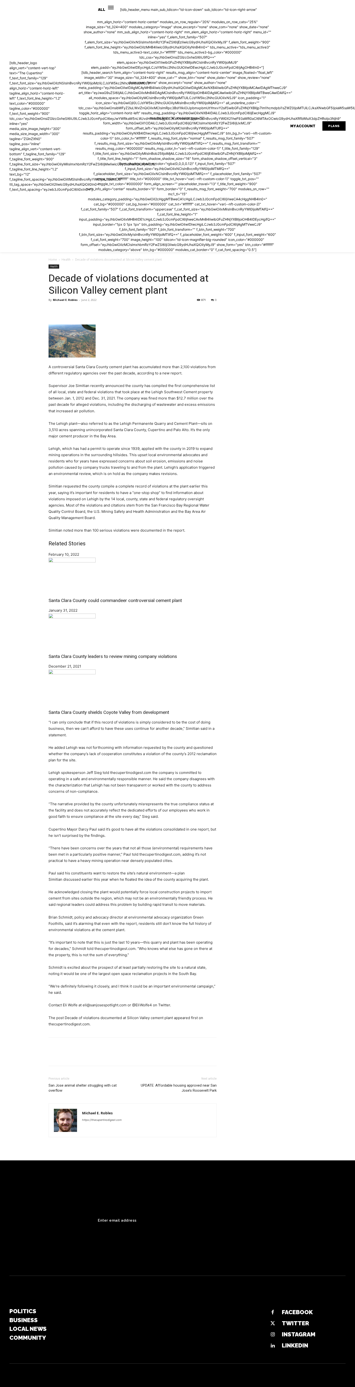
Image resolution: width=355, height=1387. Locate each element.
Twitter (295, 1323)
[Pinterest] (75, 311)
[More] (98, 311)
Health (66, 259)
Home (53, 259)
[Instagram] (272, 1334)
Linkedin (295, 1345)
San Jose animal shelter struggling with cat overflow (83, 1088)
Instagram (298, 1334)
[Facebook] (53, 311)
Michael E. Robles (65, 300)
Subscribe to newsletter (311, 1220)
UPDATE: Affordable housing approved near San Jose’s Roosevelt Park (179, 1088)
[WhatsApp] (87, 311)
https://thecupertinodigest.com (102, 1120)
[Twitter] (64, 311)
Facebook (297, 1312)
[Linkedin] (272, 1345)
